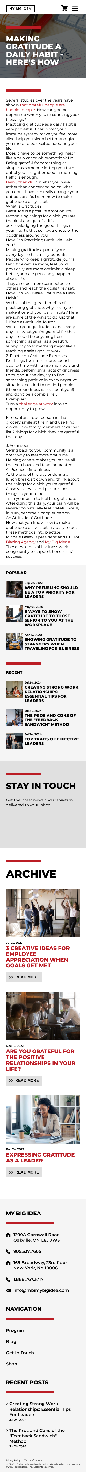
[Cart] (64, 9)
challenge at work (36, 404)
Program (16, 1330)
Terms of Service (33, 1460)
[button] (24, 977)
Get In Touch (20, 1353)
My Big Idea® (57, 542)
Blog (11, 1341)
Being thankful (20, 182)
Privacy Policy (13, 1460)
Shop (11, 1364)
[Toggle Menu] (75, 8)
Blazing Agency (21, 542)
